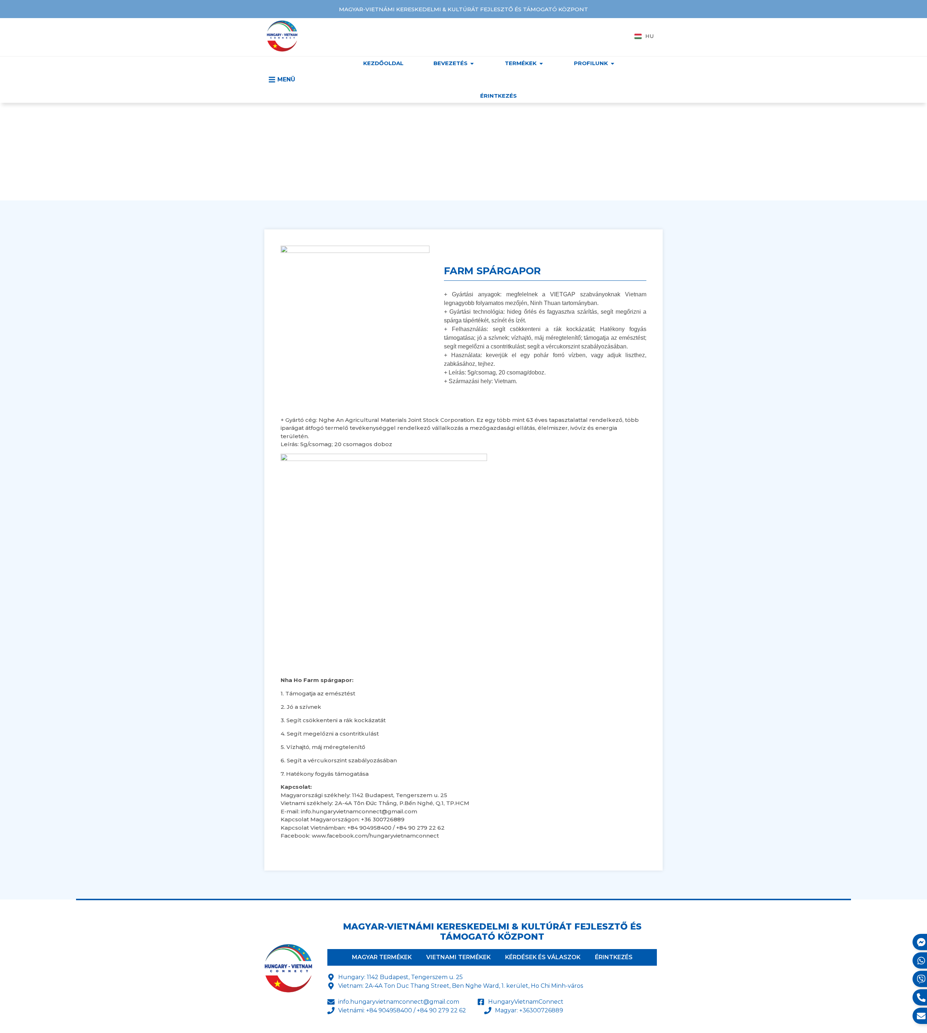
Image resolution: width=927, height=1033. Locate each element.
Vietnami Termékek (458, 957)
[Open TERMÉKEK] (541, 63)
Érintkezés (614, 957)
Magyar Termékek (382, 957)
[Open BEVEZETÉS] (472, 63)
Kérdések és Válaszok (542, 957)
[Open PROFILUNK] (612, 63)
